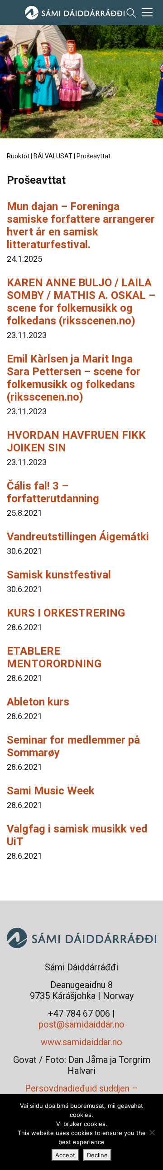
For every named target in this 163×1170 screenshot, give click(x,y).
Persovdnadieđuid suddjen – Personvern (81, 1094)
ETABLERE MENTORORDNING (54, 657)
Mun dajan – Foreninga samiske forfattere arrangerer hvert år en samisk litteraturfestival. (81, 225)
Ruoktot (18, 156)
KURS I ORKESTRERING (66, 613)
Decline (97, 1155)
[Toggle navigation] (147, 12)
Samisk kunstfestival (59, 574)
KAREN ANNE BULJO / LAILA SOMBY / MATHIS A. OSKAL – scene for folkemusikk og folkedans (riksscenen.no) (81, 301)
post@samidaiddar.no (81, 1024)
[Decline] (151, 1132)
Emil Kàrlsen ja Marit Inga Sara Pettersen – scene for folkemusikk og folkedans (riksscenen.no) (73, 377)
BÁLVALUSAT (53, 156)
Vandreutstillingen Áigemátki (78, 536)
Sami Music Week (51, 790)
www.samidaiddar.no (81, 1042)
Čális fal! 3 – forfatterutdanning (53, 492)
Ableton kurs (38, 701)
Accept (65, 1155)
